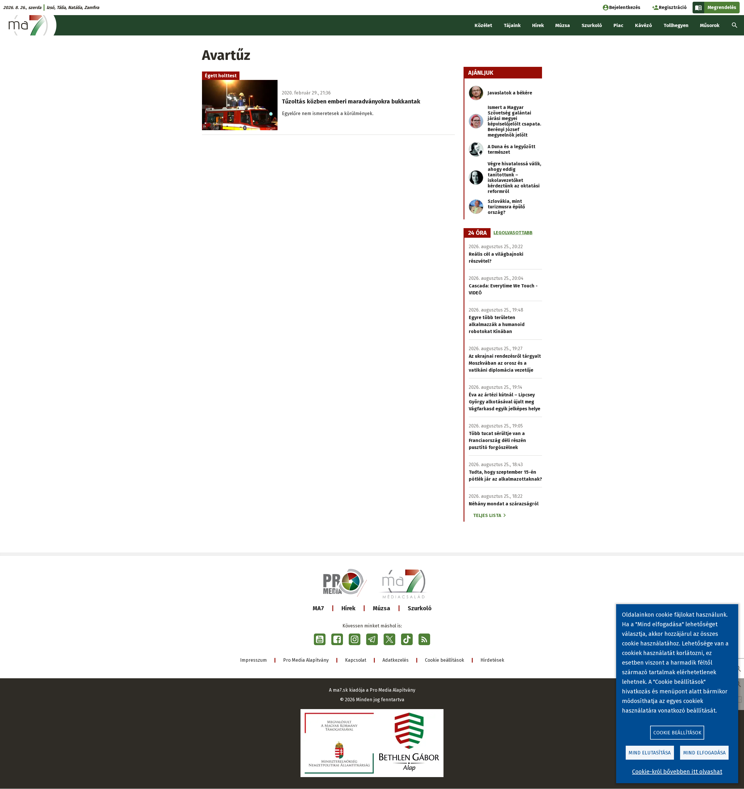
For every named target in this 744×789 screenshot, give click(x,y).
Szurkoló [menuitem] (592, 25)
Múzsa (381, 608)
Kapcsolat (355, 660)
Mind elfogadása (704, 753)
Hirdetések (492, 660)
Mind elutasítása (650, 753)
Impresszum (253, 660)
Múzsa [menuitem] (562, 25)
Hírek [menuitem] (538, 25)
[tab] (477, 233)
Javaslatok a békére (510, 93)
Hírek (348, 608)
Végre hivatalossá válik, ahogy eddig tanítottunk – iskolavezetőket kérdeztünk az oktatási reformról (514, 177)
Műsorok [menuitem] (709, 25)
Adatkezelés (395, 660)
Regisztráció (673, 7)
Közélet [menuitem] (483, 25)
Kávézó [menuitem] (643, 25)
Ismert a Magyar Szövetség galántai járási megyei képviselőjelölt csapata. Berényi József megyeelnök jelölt (514, 121)
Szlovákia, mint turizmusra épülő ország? (506, 206)
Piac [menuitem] (618, 25)
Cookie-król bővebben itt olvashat (677, 771)
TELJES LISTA (487, 515)
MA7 (318, 608)
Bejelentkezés (624, 7)
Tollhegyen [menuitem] (675, 25)
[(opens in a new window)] (320, 639)
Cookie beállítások (444, 660)
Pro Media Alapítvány (306, 660)
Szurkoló (420, 608)
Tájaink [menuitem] (512, 25)
